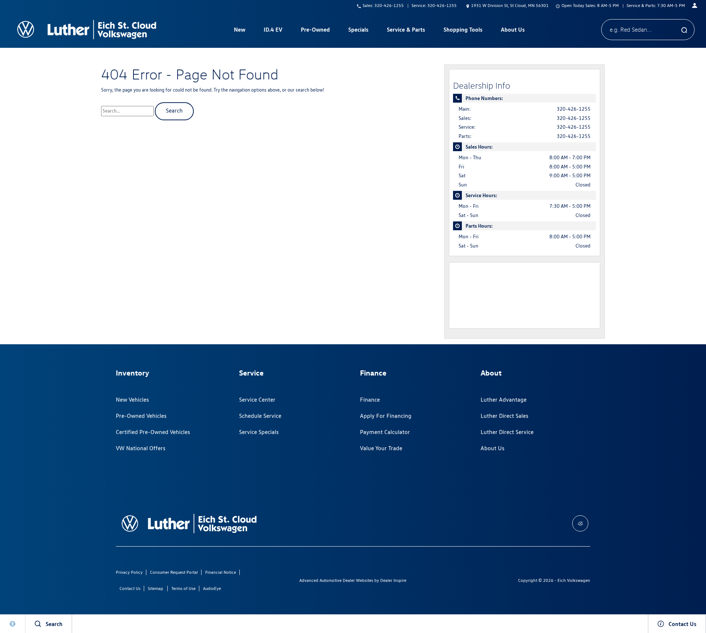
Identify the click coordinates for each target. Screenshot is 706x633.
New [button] (240, 31)
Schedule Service (260, 415)
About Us (492, 448)
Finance (370, 399)
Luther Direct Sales (504, 415)
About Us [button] (512, 31)
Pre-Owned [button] (315, 31)
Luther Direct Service (507, 431)
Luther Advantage (504, 399)
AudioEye (212, 588)
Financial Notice (220, 572)
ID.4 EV (273, 29)
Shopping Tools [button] (462, 31)
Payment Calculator (385, 431)
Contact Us (130, 588)
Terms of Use (183, 588)
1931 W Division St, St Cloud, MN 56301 (510, 5)
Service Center (257, 399)
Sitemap (155, 588)
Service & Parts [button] (405, 31)
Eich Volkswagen (573, 580)
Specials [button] (358, 31)
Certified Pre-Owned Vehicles (153, 431)
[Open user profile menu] (694, 5)
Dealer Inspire (393, 580)
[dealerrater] (580, 523)
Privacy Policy (129, 572)
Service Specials (259, 431)
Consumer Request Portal (174, 572)
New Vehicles (132, 399)
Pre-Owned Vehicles (141, 415)
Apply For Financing (385, 415)
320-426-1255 (574, 109)
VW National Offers (140, 448)
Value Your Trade (381, 448)
